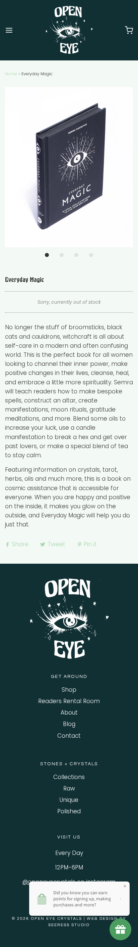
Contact (69, 736)
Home (11, 74)
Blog (69, 724)
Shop (69, 690)
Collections (69, 777)
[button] (69, 167)
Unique (69, 800)
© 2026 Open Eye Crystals (48, 918)
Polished (69, 811)
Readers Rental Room (69, 701)
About (69, 712)
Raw (69, 788)
